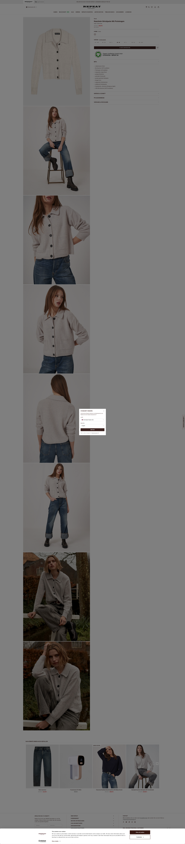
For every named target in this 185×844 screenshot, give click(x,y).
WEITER (92, 429)
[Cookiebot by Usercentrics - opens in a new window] (42, 841)
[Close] (103, 411)
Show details (55, 841)
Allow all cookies (140, 832)
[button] (92, 419)
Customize (139, 837)
